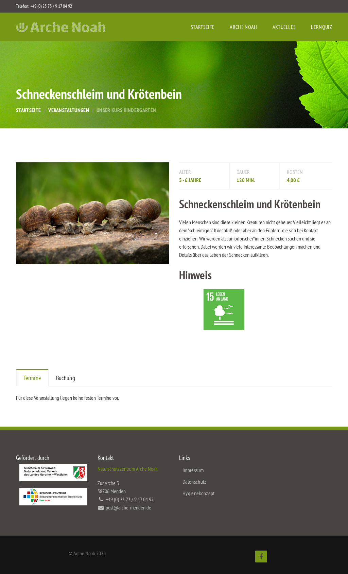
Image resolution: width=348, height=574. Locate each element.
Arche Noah (243, 26)
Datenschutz (194, 481)
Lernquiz (321, 26)
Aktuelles (284, 26)
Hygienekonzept (198, 493)
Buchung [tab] (65, 378)
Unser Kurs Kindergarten (126, 110)
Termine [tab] (32, 378)
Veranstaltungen (68, 110)
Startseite (202, 26)
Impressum (193, 470)
